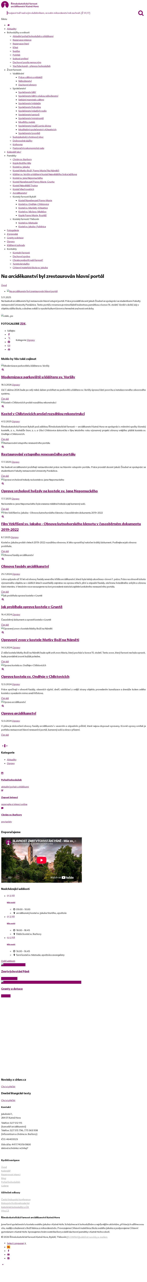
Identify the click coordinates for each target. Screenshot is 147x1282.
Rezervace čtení (21, 43)
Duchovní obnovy (27, 84)
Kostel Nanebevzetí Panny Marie (35, 200)
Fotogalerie (13, 230)
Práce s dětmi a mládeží (30, 77)
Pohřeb (16, 54)
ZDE (23, 324)
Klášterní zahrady (16, 245)
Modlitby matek (26, 122)
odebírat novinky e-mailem (93, 1236)
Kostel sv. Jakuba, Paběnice (32, 226)
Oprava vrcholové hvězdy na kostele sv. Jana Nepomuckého (49, 491)
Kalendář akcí (14, 151)
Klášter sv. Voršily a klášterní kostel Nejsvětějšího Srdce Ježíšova (45, 174)
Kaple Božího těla (22, 163)
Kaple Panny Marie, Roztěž (32, 215)
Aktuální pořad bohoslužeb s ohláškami (33, 36)
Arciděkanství (20, 192)
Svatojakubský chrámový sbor (28, 136)
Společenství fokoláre (29, 107)
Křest (15, 47)
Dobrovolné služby (22, 140)
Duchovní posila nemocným (27, 62)
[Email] (8, 345)
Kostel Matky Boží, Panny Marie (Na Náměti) (36, 170)
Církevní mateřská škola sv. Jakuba (30, 267)
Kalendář (5, 1170)
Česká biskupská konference (15, 1199)
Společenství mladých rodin (32, 110)
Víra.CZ (5, 1210)
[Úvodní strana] (8, 25)
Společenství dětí (27, 92)
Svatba (16, 51)
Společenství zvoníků (29, 133)
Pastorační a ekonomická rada (28, 148)
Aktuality (11, 28)
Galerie (4, 1185)
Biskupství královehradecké (15, 1203)
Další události (8, 960)
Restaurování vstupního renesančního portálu (38, 454)
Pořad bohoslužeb (10, 1182)
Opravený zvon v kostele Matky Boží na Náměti (40, 640)
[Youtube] (8, 1254)
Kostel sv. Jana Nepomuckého (28, 178)
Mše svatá (11, 903)
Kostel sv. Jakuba (21, 166)
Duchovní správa (21, 256)
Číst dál (5, 398)
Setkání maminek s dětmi (31, 99)
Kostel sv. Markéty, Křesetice (33, 207)
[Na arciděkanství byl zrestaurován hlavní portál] (32, 291)
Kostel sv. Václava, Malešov (32, 211)
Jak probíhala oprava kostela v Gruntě (31, 607)
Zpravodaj (12, 234)
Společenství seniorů (28, 114)
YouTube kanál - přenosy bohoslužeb (32, 66)
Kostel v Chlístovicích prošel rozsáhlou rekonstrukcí (43, 413)
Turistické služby (21, 263)
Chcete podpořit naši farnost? (28, 260)
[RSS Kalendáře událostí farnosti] (8, 1247)
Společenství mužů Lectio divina (34, 125)
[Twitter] (9, 338)
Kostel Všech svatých (23, 189)
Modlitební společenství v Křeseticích (37, 129)
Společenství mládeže (29, 103)
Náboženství (25, 81)
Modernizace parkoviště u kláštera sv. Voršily (38, 377)
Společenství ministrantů (31, 118)
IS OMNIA (73, 1236)
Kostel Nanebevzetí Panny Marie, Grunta (33, 181)
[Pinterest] (8, 341)
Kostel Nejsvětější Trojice (25, 185)
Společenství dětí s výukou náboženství (38, 95)
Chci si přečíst (8, 1086)
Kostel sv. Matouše (28, 222)
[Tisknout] (8, 349)
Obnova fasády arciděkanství (25, 566)
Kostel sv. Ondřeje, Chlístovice (33, 204)
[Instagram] (8, 1258)
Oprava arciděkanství (18, 713)
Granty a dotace (15, 237)
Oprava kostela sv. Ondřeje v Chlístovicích (35, 676)
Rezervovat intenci (10, 1174)
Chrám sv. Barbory (22, 159)
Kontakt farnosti (21, 252)
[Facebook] (8, 334)
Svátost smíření (20, 58)
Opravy (11, 241)
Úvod (4, 285)
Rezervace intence (22, 39)
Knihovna (18, 144)
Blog (3, 1178)
